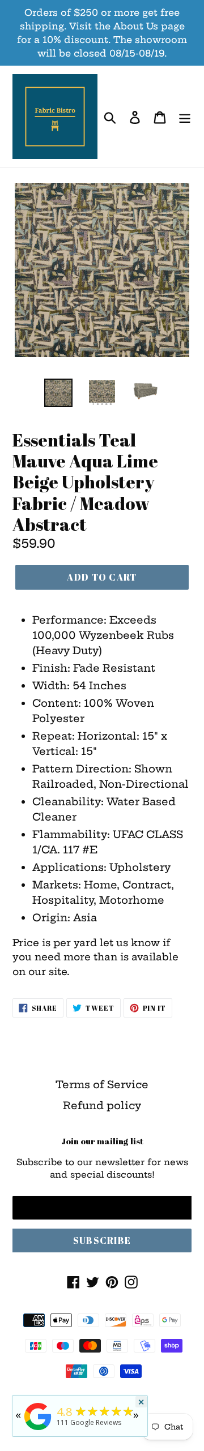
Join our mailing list (102, 1141)
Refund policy (102, 1105)
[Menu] (184, 117)
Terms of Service (102, 1084)
